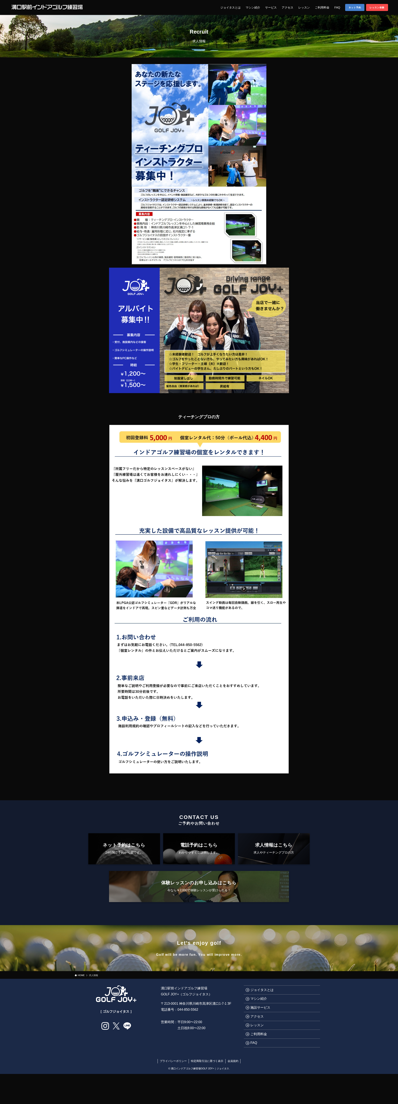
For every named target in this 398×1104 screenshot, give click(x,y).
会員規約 (233, 1061)
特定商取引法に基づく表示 (207, 1061)
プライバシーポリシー (173, 1061)
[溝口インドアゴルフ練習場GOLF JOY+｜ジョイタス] (47, 7)
